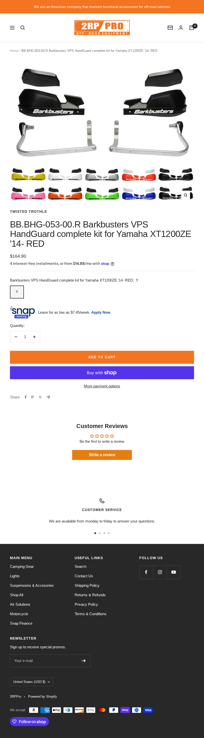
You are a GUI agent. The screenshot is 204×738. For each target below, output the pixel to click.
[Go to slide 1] (95, 533)
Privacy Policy (86, 604)
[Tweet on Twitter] (40, 397)
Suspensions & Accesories (32, 585)
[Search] (22, 27)
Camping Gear (22, 566)
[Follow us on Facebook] (146, 572)
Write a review (102, 455)
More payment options (102, 386)
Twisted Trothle (28, 212)
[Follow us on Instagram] (160, 572)
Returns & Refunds (90, 595)
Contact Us (84, 576)
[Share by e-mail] (48, 397)
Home (14, 51)
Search (80, 566)
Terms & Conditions (90, 614)
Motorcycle (19, 614)
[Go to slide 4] (108, 533)
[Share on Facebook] (26, 397)
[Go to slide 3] (104, 533)
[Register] (84, 661)
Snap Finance (21, 623)
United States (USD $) (29, 682)
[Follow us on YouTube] (173, 572)
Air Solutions (20, 604)
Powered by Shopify (42, 696)
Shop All (16, 595)
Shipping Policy (87, 585)
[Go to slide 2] (100, 533)
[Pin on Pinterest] (32, 397)
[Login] (181, 27)
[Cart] (191, 27)
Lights (15, 576)
